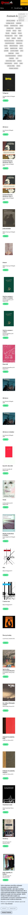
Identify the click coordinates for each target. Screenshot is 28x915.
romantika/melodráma (10, 55)
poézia (21, 45)
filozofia (7, 33)
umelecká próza (8, 63)
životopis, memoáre (13, 68)
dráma (21, 25)
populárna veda (13, 48)
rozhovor (20, 55)
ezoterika (8, 30)
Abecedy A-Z (21, 17)
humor (8, 38)
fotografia (14, 33)
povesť (20, 48)
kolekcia (13, 38)
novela (5, 45)
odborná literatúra (14, 45)
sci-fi (17, 58)
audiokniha (18, 23)
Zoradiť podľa (18, 8)
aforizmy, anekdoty (11, 20)
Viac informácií (9, 903)
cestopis (6, 25)
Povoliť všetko (6, 912)
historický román (8, 35)
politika (6, 48)
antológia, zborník (10, 23)
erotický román (10, 28)
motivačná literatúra (9, 43)
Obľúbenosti (21, 19)
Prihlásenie (25, 2)
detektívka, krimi (14, 25)
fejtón (19, 30)
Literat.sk (7, 1)
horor (16, 35)
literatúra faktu (19, 40)
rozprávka (11, 58)
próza (21, 50)
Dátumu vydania (22, 16)
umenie (15, 63)
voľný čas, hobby (10, 65)
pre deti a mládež (14, 50)
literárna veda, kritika (9, 40)
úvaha (21, 63)
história (19, 33)
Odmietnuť (13, 908)
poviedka (6, 50)
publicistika (11, 53)
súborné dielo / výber (10, 60)
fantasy (14, 30)
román (17, 53)
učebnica (19, 60)
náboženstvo (19, 43)
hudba (20, 35)
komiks (19, 38)
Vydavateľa (21, 20)
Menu (2, 8)
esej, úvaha (18, 28)
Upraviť (4, 908)
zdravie (18, 65)
